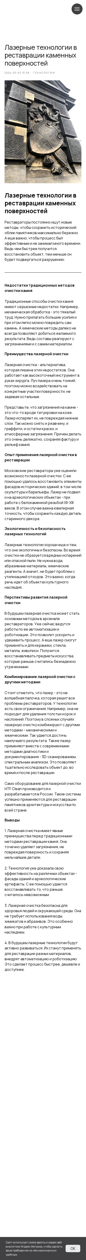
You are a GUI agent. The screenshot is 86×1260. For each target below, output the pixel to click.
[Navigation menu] (77, 9)
